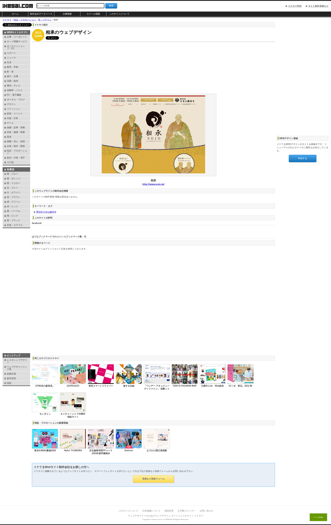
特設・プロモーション (17, 151)
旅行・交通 (12, 76)
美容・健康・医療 (16, 132)
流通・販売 (12, 81)
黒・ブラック (13, 220)
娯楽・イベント (15, 113)
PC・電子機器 (14, 95)
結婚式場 (11, 373)
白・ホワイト (13, 192)
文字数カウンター (186, 510)
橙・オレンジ (13, 178)
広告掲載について (151, 510)
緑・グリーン (13, 201)
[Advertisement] (135, 68)
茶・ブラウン (13, 197)
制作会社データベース (41, 14)
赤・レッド (12, 206)
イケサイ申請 (295, 6)
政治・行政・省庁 (16, 157)
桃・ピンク (12, 215)
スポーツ (11, 53)
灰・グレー (12, 187)
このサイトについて (119, 14)
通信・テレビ (13, 85)
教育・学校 (12, 67)
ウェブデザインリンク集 (17, 368)
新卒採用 (11, 378)
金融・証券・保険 (16, 127)
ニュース (11, 57)
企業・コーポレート (17, 37)
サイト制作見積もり (318, 6)
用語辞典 (168, 510)
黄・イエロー (13, 183)
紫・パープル (13, 211)
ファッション (13, 109)
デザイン (11, 104)
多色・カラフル (15, 225)
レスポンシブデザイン (17, 361)
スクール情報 (93, 14)
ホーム (15, 14)
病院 (9, 383)
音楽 (9, 136)
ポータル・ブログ (16, 99)
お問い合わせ (206, 510)
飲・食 (10, 71)
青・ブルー (12, 174)
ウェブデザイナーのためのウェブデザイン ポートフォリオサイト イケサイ (165, 515)
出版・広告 (12, 118)
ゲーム (10, 123)
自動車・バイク (15, 90)
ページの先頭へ (318, 517)
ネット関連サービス (17, 41)
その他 (10, 162)
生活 (9, 62)
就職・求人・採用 (16, 141)
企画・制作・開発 (16, 146)
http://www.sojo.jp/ (153, 184)
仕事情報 (67, 14)
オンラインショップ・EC (16, 47)
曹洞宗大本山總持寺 (46, 212)
